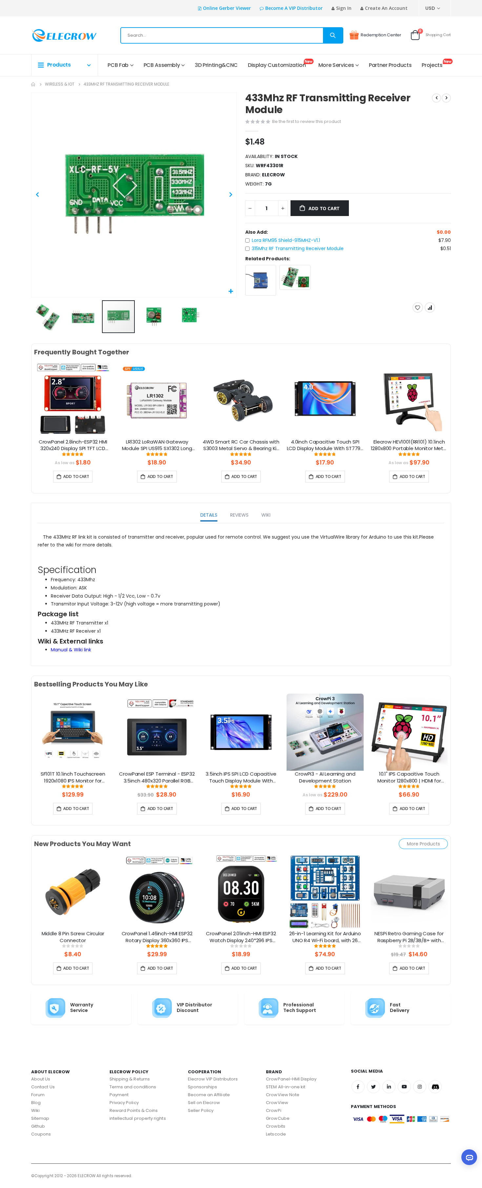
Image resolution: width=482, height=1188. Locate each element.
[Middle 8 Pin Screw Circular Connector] (72, 891)
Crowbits (275, 1126)
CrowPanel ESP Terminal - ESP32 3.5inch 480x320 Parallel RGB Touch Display (157, 777)
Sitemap (40, 1118)
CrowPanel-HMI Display (291, 1079)
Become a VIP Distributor (294, 8)
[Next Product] (446, 98)
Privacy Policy (124, 1102)
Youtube (404, 1086)
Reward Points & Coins (134, 1110)
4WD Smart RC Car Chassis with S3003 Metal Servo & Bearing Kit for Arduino (241, 445)
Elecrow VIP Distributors (213, 1079)
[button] (230, 291)
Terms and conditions (133, 1087)
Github (38, 1126)
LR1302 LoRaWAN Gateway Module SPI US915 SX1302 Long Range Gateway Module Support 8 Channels (157, 445)
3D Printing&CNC (216, 65)
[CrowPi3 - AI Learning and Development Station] (325, 732)
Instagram (419, 1086)
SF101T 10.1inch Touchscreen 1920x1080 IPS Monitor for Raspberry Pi (73, 777)
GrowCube (278, 1118)
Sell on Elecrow (204, 1102)
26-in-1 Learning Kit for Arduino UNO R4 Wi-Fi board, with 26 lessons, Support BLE (325, 937)
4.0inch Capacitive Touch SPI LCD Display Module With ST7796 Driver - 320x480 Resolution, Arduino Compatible (325, 445)
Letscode (276, 1134)
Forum (38, 1095)
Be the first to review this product (306, 121)
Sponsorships (202, 1087)
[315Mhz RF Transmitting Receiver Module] (295, 277)
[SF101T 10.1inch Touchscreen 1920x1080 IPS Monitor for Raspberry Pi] (72, 732)
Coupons (41, 1134)
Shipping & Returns (130, 1079)
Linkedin (388, 1086)
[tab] (208, 516)
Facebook (358, 1086)
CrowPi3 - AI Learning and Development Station (325, 777)
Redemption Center (381, 35)
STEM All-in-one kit (285, 1087)
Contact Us (43, 1087)
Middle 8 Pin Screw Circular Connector (73, 936)
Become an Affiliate (209, 1095)
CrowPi (273, 1110)
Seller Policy (201, 1110)
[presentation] (26, 407)
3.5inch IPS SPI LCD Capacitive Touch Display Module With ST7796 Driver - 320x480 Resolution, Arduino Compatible (241, 777)
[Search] (333, 35)
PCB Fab (118, 65)
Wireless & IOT (59, 84)
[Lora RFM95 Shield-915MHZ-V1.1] (260, 280)
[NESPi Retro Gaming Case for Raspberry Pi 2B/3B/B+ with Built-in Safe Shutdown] (409, 891)
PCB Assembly (162, 65)
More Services (336, 65)
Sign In (343, 8)
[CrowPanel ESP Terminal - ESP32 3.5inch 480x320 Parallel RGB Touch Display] (156, 732)
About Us (40, 1079)
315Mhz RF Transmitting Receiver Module (298, 248)
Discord (435, 1086)
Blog (36, 1102)
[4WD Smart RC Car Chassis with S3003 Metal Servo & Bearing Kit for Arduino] (241, 400)
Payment (119, 1095)
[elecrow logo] (54, 35)
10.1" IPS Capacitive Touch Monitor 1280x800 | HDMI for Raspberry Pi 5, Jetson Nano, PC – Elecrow (409, 777)
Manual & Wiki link (71, 649)
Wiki (35, 1110)
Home (33, 84)
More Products (423, 844)
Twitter (373, 1086)
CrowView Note (282, 1095)
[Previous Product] (436, 98)
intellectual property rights (138, 1118)
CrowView (277, 1102)
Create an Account (386, 8)
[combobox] (232, 35)
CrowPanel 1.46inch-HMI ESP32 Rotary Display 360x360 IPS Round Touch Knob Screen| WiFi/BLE (157, 937)
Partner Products (390, 65)
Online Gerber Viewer (227, 8)
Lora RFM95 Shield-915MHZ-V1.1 (286, 240)
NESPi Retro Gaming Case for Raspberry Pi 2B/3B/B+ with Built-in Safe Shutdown (409, 937)
